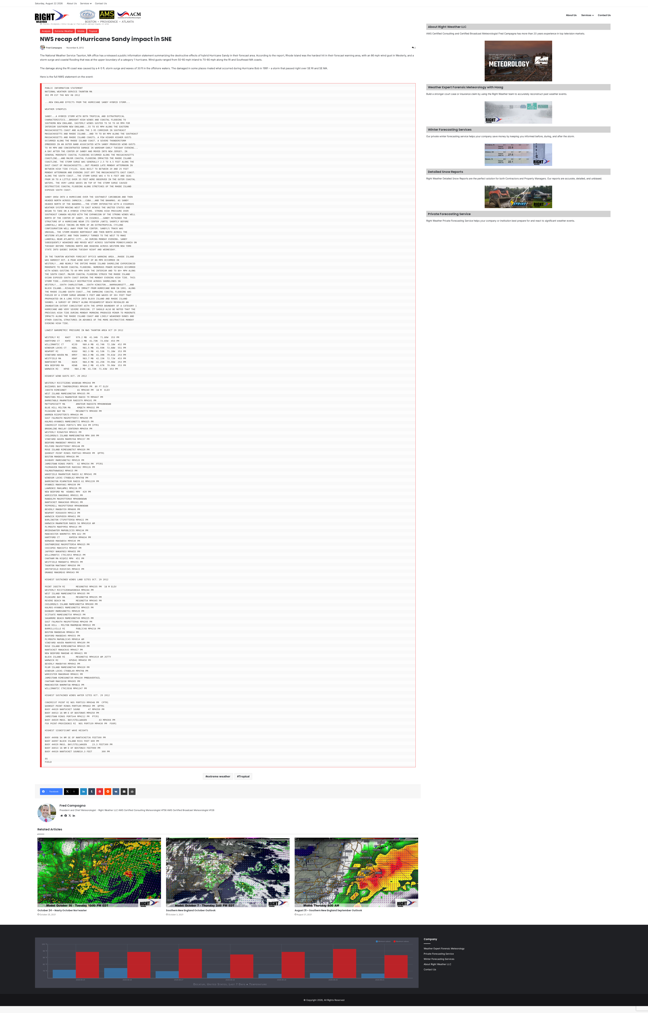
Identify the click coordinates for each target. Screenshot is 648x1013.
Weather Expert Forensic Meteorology (444, 948)
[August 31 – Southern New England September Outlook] (356, 872)
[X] (70, 816)
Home (45, 23)
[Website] (62, 816)
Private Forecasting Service (439, 953)
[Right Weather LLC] (88, 16)
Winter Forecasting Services (439, 959)
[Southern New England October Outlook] (228, 872)
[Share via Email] (124, 791)
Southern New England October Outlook (190, 910)
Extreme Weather (64, 31)
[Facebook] (66, 816)
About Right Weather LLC (437, 964)
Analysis (55, 23)
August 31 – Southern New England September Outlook (328, 910)
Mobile (81, 31)
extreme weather (218, 776)
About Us (72, 3)
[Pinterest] (99, 791)
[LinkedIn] (83, 791)
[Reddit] (107, 791)
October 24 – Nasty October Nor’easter (62, 910)
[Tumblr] (91, 791)
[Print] (132, 791)
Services (84, 3)
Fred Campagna (54, 47)
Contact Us (101, 3)
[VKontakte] (116, 791)
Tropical (93, 31)
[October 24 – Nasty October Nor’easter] (99, 872)
